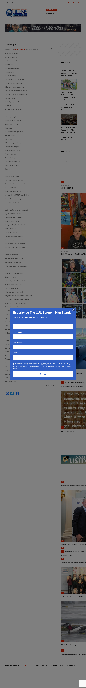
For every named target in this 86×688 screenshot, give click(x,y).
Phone (15, 353)
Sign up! (43, 374)
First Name (17, 332)
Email (15, 322)
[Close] (73, 309)
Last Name (17, 342)
